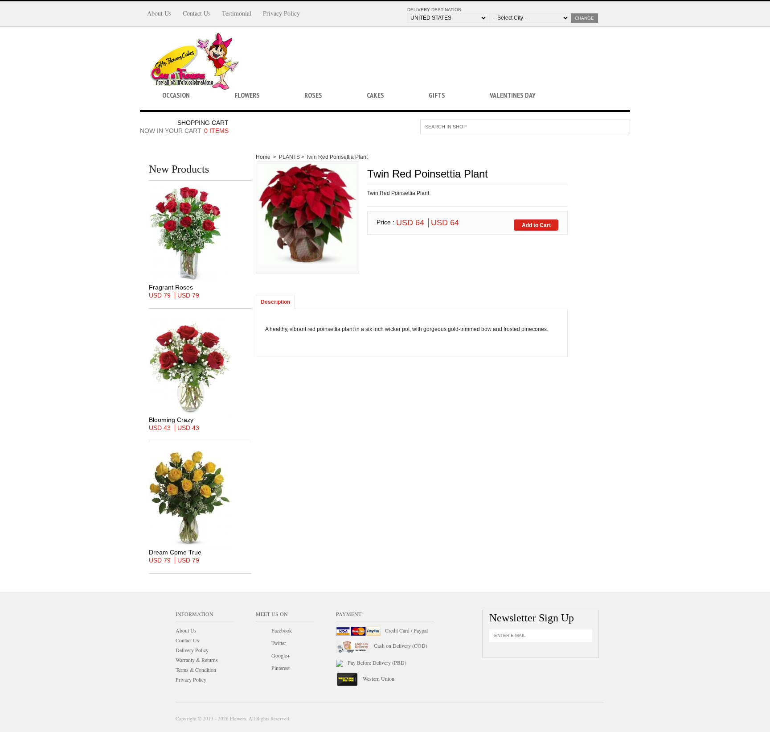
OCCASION (176, 95)
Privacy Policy (281, 13)
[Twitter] (262, 644)
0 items (216, 130)
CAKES (375, 95)
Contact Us (196, 13)
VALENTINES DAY (513, 95)
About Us (159, 13)
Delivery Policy (192, 649)
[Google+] (262, 656)
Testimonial (236, 13)
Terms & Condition (196, 669)
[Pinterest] (262, 669)
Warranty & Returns (197, 659)
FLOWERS (247, 95)
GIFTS (437, 95)
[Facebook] (262, 631)
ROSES (313, 95)
